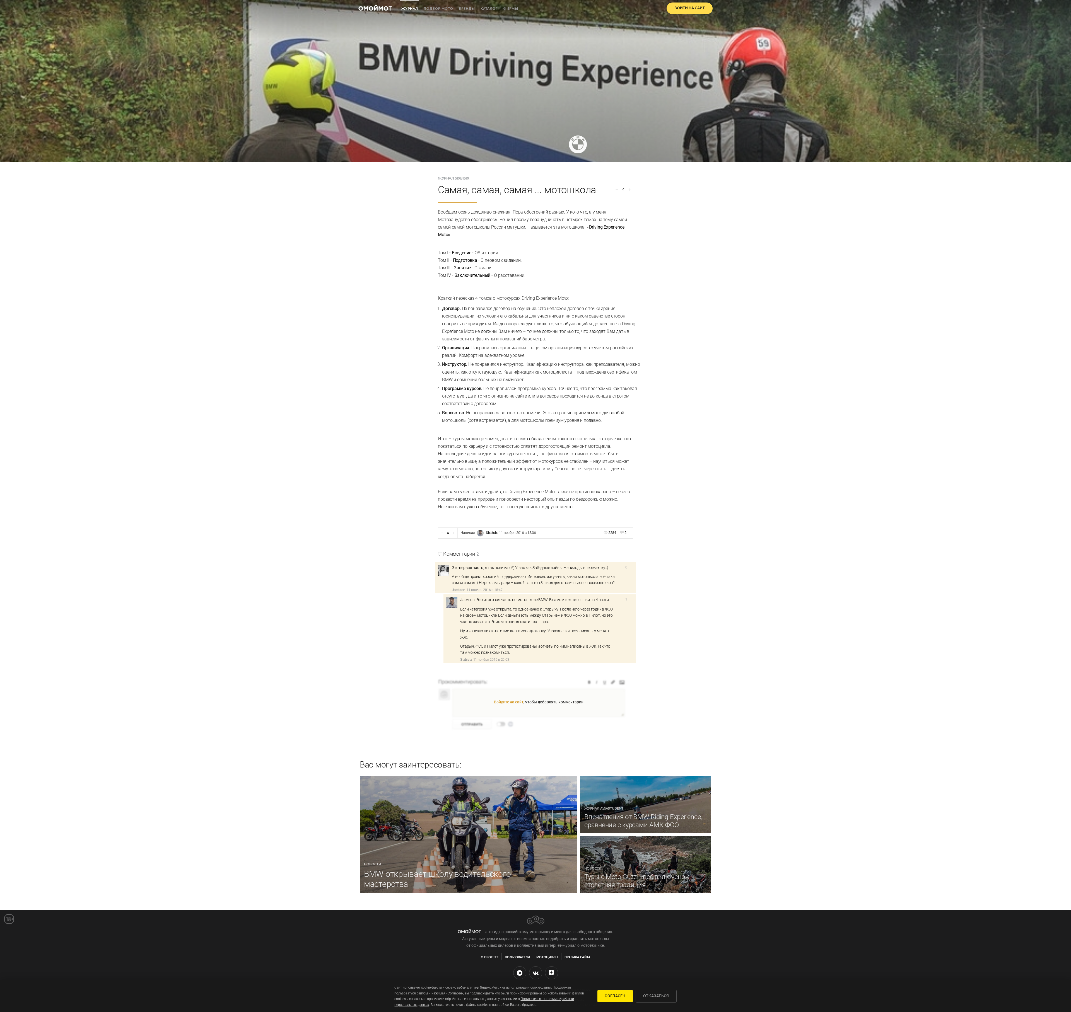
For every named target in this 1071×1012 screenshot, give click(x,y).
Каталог (489, 8)
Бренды (467, 8)
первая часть (471, 567)
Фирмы (510, 8)
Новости (372, 864)
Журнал (409, 8)
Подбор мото (438, 8)
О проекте (489, 957)
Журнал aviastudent (603, 808)
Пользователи (517, 957)
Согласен (615, 996)
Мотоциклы (547, 957)
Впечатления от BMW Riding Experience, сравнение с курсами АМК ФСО (643, 821)
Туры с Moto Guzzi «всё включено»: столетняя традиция (636, 881)
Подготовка (465, 260)
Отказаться (656, 996)
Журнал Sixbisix (453, 178)
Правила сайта (577, 957)
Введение (461, 252)
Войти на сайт (689, 8)
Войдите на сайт (509, 702)
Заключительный (473, 275)
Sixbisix (492, 533)
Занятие (462, 267)
